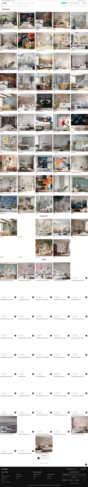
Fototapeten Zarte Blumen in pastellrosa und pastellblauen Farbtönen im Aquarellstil (42, 280)
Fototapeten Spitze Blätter (76, 357)
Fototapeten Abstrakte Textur (59, 376)
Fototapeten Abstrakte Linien (59, 357)
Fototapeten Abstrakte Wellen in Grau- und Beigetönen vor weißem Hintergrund (42, 434)
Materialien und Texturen (6, 476)
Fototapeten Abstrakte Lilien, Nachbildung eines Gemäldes (24, 318)
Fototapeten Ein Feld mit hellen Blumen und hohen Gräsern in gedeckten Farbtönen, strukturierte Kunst (42, 453)
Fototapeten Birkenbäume (41, 376)
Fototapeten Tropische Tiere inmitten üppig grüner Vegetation (42, 357)
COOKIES (49, 476)
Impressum (35, 476)
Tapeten (17, 478)
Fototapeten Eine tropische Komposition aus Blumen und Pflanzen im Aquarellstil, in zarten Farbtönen (42, 338)
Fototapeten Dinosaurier (75, 299)
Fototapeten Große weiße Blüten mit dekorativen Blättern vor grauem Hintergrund (7, 453)
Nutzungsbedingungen (51, 474)
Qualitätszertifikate (19, 476)
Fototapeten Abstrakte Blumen (24, 299)
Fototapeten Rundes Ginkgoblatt (6, 376)
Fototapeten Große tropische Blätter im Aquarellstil (24, 338)
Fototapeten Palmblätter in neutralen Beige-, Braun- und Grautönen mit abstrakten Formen (7, 395)
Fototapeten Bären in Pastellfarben (77, 395)
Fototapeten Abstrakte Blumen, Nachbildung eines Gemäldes (78, 318)
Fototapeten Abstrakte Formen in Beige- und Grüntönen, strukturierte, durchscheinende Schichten (42, 395)
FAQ (2, 474)
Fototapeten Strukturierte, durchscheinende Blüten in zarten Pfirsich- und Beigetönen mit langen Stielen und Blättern (78, 376)
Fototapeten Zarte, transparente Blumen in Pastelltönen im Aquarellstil (24, 280)
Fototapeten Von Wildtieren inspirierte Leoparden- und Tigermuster (24, 434)
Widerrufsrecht (18, 474)
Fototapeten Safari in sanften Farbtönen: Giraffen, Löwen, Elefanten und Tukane (78, 414)
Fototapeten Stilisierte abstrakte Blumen (7, 299)
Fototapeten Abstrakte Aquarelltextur (7, 434)
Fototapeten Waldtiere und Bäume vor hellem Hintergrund (7, 357)
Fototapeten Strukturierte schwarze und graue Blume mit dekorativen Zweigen (60, 338)
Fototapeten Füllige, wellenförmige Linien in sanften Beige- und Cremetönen (60, 280)
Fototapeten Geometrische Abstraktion (42, 299)
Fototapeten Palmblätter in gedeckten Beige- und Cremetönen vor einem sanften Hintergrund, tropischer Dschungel (60, 395)
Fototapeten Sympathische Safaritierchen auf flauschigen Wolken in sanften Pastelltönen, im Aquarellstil (7, 280)
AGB (34, 478)
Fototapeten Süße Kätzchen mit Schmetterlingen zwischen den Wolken (7, 318)
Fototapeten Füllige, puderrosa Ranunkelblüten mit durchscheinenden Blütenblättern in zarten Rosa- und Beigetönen (42, 414)
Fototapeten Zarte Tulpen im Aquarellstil (24, 414)
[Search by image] (64, 6)
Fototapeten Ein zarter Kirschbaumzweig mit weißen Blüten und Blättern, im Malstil (24, 395)
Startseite (41, 463)
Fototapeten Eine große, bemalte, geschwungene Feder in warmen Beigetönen (60, 434)
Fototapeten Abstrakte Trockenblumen (78, 280)
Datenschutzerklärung (37, 474)
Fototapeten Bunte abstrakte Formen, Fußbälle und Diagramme (60, 299)
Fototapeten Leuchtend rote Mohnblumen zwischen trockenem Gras (78, 338)
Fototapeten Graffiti (22, 376)
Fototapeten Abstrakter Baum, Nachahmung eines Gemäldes (60, 318)
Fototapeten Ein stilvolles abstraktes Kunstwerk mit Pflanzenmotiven (7, 338)
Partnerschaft (49, 478)
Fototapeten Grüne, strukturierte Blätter (60, 414)
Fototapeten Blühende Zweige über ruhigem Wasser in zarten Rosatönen (78, 434)
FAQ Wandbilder (4, 478)
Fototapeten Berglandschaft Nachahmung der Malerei (42, 318)
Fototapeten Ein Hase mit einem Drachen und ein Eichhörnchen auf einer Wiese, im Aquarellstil (7, 414)
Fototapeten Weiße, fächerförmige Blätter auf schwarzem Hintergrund (24, 357)
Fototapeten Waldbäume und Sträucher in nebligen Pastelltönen (24, 453)
